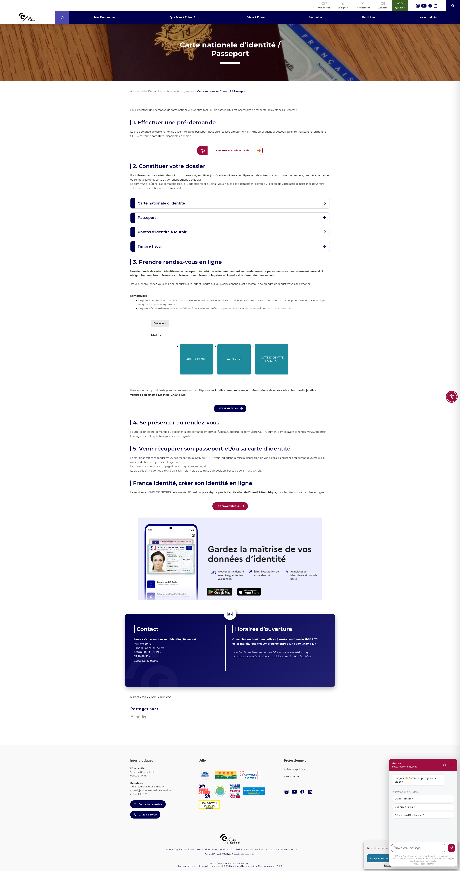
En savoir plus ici (229, 506)
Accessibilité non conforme (282, 849)
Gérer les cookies (254, 849)
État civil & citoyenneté (179, 91)
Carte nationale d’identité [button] (161, 203)
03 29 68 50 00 (147, 814)
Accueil (134, 91)
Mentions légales (172, 849)
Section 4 (246, 863)
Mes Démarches (152, 91)
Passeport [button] (147, 217)
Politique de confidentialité (200, 849)
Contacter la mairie (146, 660)
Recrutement (293, 776)
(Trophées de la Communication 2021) (261, 866)
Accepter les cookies (381, 858)
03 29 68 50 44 (229, 408)
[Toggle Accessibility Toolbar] (451, 396)
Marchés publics (295, 769)
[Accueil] (61, 17)
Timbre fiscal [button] (150, 246)
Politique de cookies (230, 849)
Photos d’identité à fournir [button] (162, 232)
